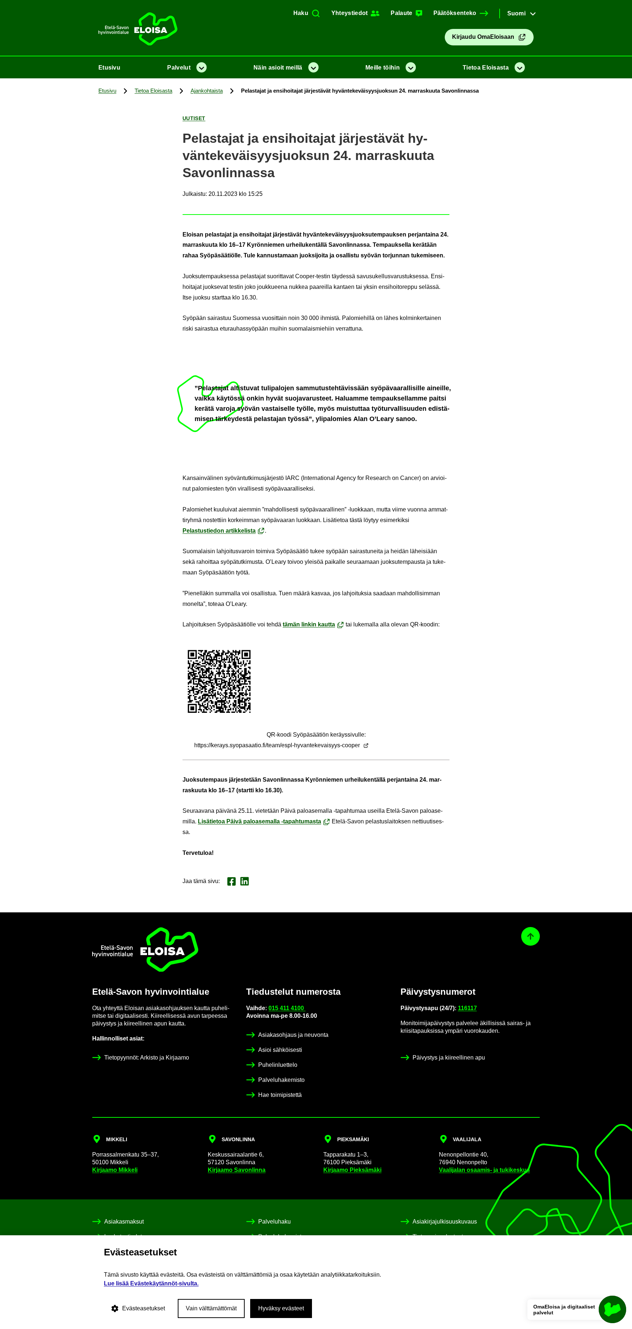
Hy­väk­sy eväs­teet (281, 1308)
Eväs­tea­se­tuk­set (143, 1308)
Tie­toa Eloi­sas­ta (486, 67)
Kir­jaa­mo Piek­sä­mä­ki (352, 1170)
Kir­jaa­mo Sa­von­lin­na (237, 1170)
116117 (467, 1008)
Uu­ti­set (194, 118)
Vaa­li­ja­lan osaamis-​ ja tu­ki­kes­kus (484, 1170)
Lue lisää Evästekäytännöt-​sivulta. (151, 1283)
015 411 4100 (286, 1008)
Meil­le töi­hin (382, 67)
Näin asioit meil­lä (277, 67)
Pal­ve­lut (178, 67)
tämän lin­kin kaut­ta (309, 624)
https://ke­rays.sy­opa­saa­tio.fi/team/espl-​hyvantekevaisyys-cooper (277, 745)
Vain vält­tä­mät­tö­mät (211, 1308)
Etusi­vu (109, 67)
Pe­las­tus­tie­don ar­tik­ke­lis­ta (219, 531)
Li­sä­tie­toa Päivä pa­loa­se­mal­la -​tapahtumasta (259, 821)
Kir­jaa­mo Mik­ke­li (115, 1170)
